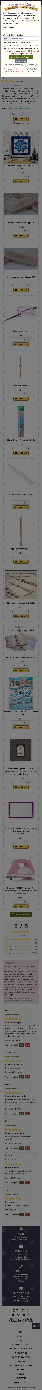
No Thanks (22, 61)
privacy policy (26, 53)
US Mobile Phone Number (13, 35)
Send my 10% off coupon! (22, 57)
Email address (8, 27)
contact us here (20, 72)
